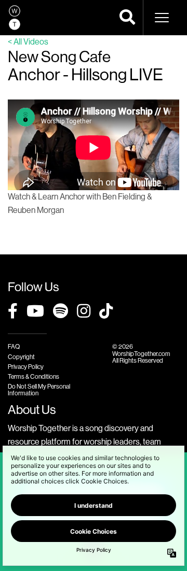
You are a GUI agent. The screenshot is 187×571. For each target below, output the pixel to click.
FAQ (14, 346)
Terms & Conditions (33, 376)
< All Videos (28, 42)
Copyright (21, 357)
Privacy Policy (26, 366)
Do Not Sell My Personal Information (39, 390)
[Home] (14, 17)
